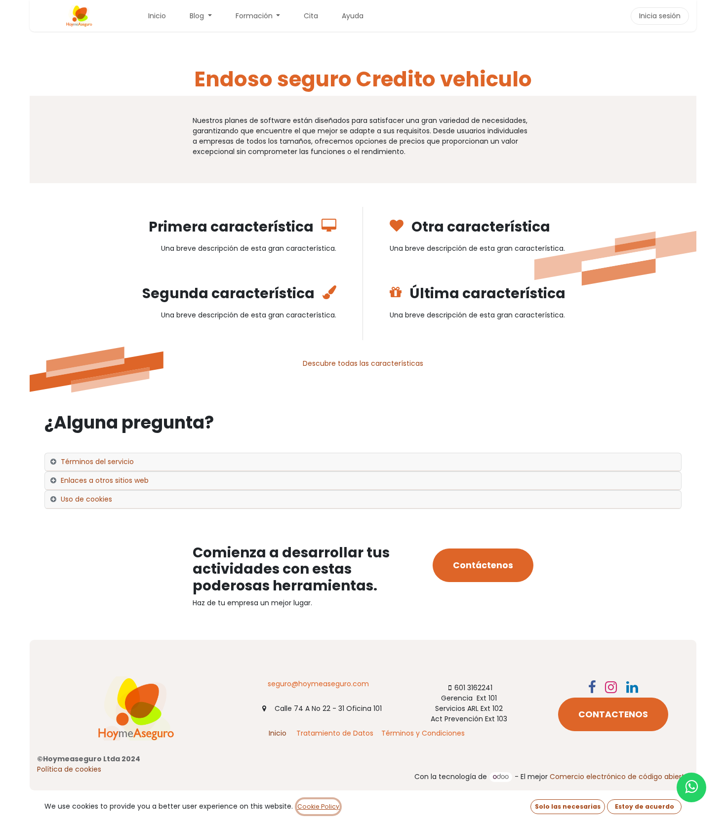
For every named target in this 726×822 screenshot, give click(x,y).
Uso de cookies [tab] (86, 499)
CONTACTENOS (613, 714)
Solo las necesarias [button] (568, 806)
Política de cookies (69, 769)
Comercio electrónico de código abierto (619, 777)
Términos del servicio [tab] (97, 462)
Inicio (277, 733)
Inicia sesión (660, 16)
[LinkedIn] (632, 687)
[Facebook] (592, 687)
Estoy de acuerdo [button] (644, 806)
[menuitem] (157, 16)
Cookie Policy (318, 806)
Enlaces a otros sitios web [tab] (105, 480)
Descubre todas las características (363, 363)
